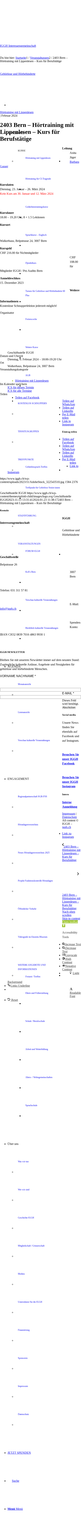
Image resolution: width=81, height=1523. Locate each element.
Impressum (68, 813)
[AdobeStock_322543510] (40, 108)
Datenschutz (69, 817)
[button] (71, 944)
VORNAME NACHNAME (18, 676)
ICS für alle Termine (20, 390)
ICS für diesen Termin (21, 387)
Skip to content (71, 918)
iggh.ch (66, 827)
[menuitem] (52, 161)
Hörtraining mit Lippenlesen (17, 112)
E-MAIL (68, 693)
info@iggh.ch (8, 608)
